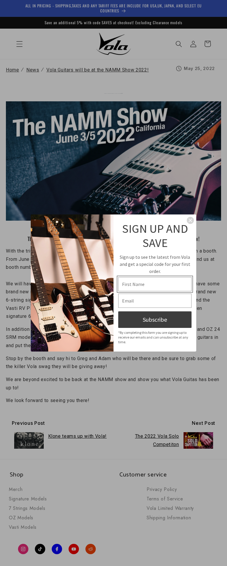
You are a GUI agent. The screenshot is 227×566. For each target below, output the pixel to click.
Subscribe (155, 319)
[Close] (190, 220)
